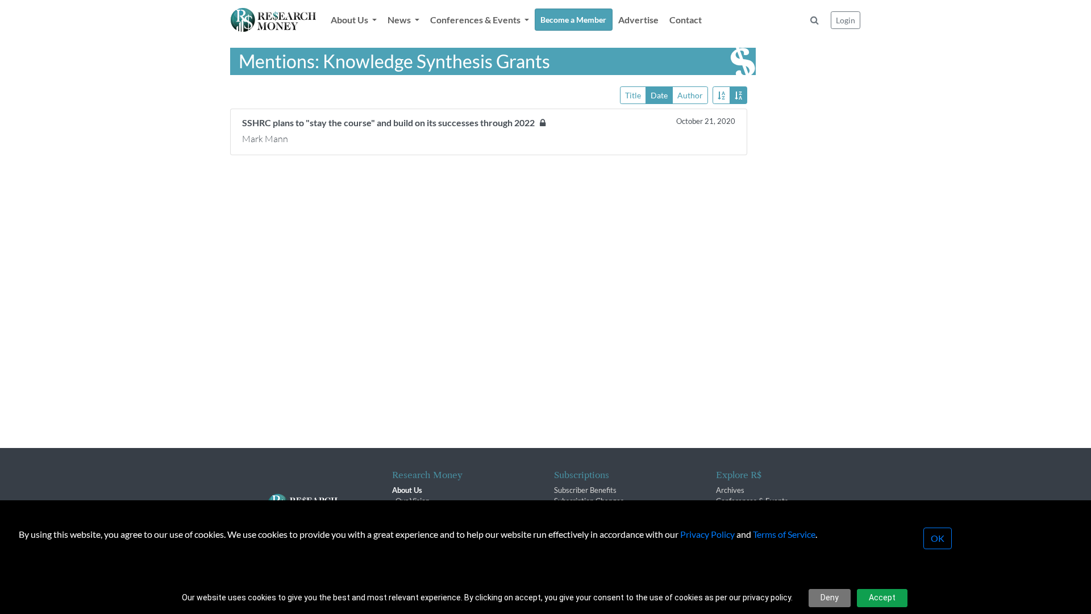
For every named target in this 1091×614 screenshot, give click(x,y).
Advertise (638, 19)
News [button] (400, 19)
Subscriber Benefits (585, 490)
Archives (730, 490)
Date (659, 95)
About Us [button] (350, 19)
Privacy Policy (707, 534)
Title (633, 95)
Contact (685, 19)
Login (845, 20)
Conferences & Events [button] (476, 19)
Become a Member (573, 19)
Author (690, 95)
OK (937, 538)
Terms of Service (784, 534)
